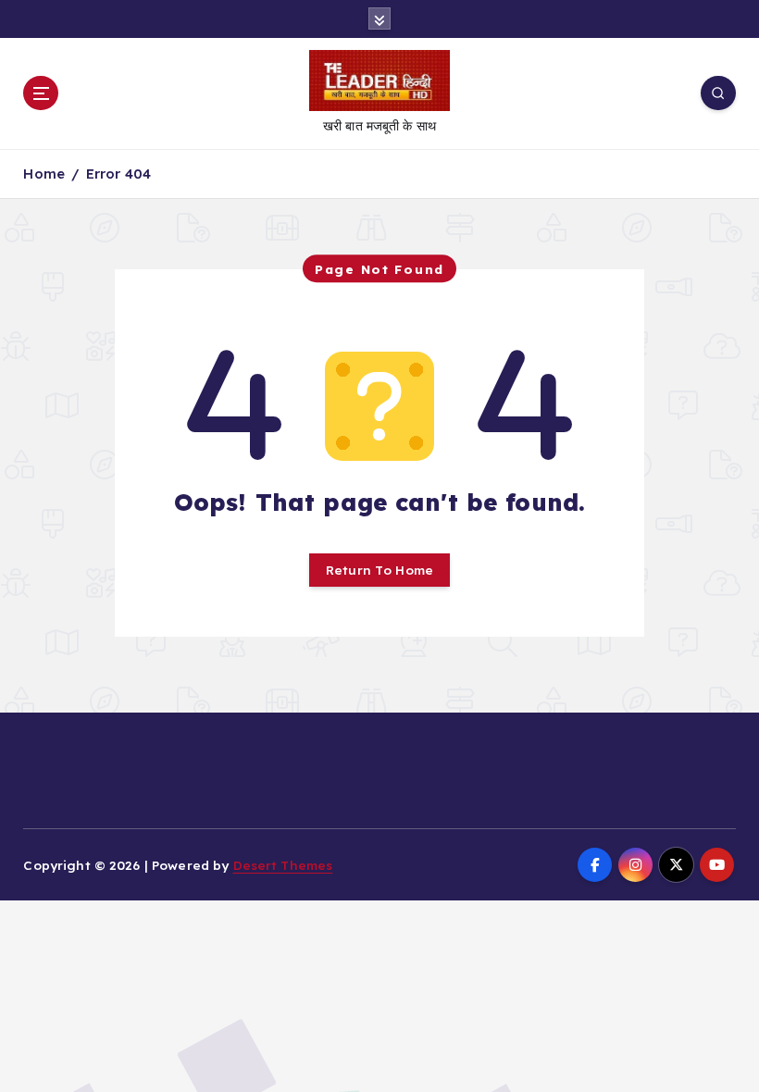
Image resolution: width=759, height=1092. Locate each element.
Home (44, 173)
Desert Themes (283, 865)
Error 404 (118, 173)
